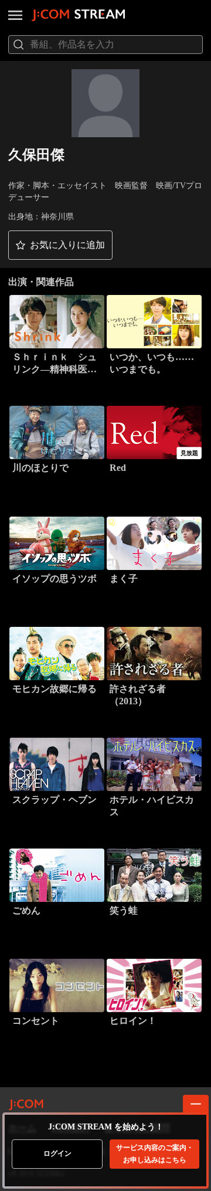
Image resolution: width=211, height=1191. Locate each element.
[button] (60, 245)
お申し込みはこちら (154, 1154)
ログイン (57, 1153)
